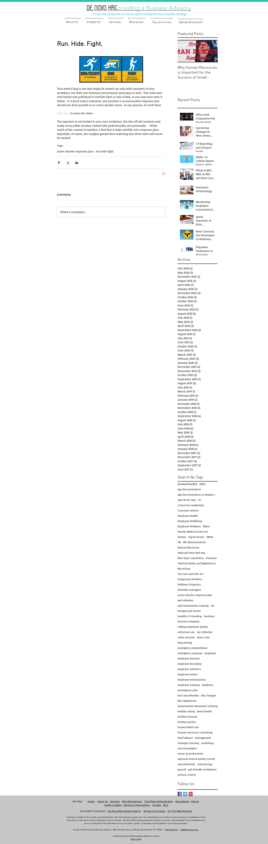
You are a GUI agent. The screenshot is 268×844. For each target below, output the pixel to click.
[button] (137, 20)
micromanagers (187, 748)
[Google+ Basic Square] (191, 794)
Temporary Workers (190, 579)
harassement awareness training (198, 705)
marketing (207, 742)
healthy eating (186, 711)
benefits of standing (190, 616)
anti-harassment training (193, 605)
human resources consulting (195, 732)
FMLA (206, 526)
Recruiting (184, 568)
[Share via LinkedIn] (76, 162)
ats (212, 605)
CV (199, 499)
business (209, 616)
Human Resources (188, 547)
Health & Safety (113, 805)
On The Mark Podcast (180, 811)
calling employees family (193, 626)
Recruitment (182, 801)
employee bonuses (189, 658)
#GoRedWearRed (187, 484)
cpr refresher (204, 632)
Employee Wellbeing (190, 521)
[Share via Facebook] (59, 162)
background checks (189, 610)
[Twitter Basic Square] (185, 794)
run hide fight (105, 151)
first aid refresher (188, 695)
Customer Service (188, 510)
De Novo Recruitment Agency (124, 811)
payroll (182, 769)
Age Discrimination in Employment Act (198, 494)
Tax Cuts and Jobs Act (190, 573)
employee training (189, 684)
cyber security (186, 637)
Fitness (182, 536)
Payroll (195, 801)
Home (91, 801)
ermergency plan (188, 690)
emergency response (190, 653)
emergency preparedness (192, 647)
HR (179, 542)
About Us (103, 801)
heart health (204, 711)
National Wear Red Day (191, 552)
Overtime (211, 558)
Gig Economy (196, 536)
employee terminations (192, 679)
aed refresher (185, 600)
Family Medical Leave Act (193, 531)
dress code (203, 637)
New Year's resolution (191, 558)
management (203, 737)
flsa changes (208, 695)
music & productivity (190, 753)
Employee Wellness (189, 526)
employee (210, 653)
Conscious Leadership (191, 505)
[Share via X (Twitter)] (67, 162)
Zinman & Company (154, 811)
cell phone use (186, 632)
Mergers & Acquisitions (136, 805)
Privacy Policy (136, 839)
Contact (157, 805)
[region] (144, 8)
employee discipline (190, 663)
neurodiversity (186, 764)
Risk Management (132, 801)
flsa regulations (187, 700)
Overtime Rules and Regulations (197, 563)
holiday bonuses (187, 716)
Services (115, 801)
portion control (187, 774)
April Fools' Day (187, 499)
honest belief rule (188, 727)
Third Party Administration (158, 801)
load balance (185, 737)
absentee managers (189, 589)
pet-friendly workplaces (202, 769)
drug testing (185, 642)
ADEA (202, 484)
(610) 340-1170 (171, 830)
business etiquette (188, 621)
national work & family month (196, 758)
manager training (188, 742)
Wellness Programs (189, 584)
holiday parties (187, 721)
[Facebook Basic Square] (180, 794)
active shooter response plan (75, 151)
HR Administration (194, 542)
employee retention (189, 668)
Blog (165, 805)
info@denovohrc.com (189, 830)
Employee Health (188, 515)
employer (207, 684)
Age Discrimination (189, 489)
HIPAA (209, 536)
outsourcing (204, 764)
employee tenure (188, 674)
